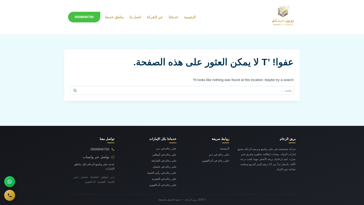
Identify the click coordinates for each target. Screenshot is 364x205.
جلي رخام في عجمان (165, 166)
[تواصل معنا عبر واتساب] (9, 181)
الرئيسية (190, 17)
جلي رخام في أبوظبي (164, 154)
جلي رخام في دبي (219, 154)
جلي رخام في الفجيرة (164, 178)
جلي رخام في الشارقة (164, 160)
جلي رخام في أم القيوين (215, 160)
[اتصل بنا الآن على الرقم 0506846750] (9, 195)
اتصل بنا (135, 17)
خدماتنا (173, 17)
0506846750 (84, 17)
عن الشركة (155, 17)
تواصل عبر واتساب (96, 157)
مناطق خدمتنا (114, 17)
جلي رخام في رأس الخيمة (162, 172)
